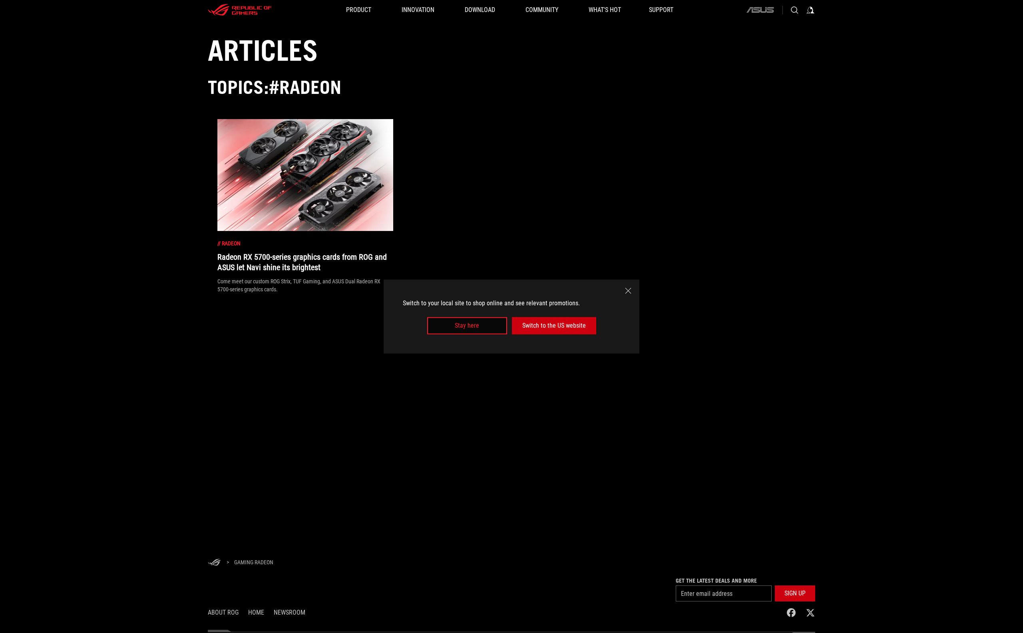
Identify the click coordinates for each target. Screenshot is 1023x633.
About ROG (223, 612)
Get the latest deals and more (716, 580)
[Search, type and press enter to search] (794, 10)
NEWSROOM (289, 612)
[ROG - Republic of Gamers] (240, 10)
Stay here (467, 325)
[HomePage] (214, 563)
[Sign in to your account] (810, 10)
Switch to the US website (554, 325)
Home (256, 612)
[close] (628, 291)
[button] (795, 593)
